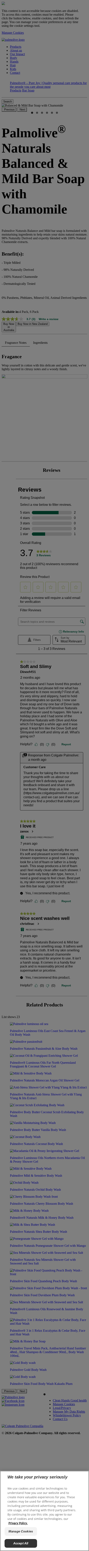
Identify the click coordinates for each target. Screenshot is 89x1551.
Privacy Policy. (18, 1523)
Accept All (20, 1543)
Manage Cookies (20, 1531)
